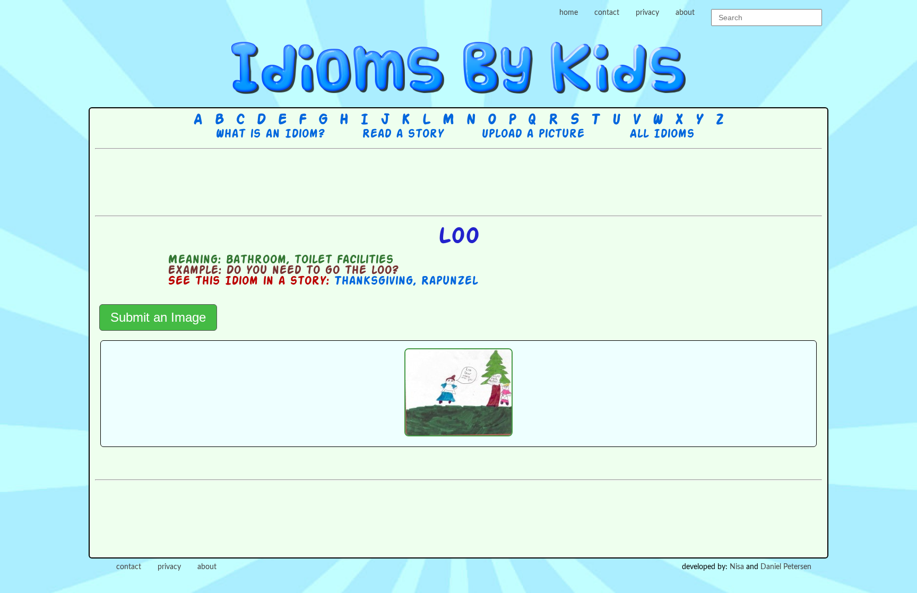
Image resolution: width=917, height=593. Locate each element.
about (685, 12)
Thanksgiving (373, 281)
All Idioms (661, 134)
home (568, 12)
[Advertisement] (458, 181)
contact (606, 12)
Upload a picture (532, 134)
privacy (647, 12)
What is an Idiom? (269, 134)
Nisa (737, 567)
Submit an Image (158, 317)
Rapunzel (449, 281)
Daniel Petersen (785, 567)
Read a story (403, 134)
